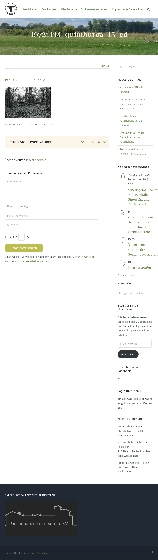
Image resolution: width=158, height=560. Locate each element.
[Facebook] (119, 379)
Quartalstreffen (139, 267)
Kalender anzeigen (127, 274)
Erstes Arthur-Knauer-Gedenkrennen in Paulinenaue (132, 137)
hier (133, 403)
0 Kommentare (49, 124)
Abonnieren (128, 354)
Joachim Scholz (15, 124)
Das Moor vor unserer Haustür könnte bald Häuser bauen (132, 104)
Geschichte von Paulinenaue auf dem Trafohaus (132, 120)
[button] (148, 9)
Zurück (105, 66)
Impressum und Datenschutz (34, 552)
